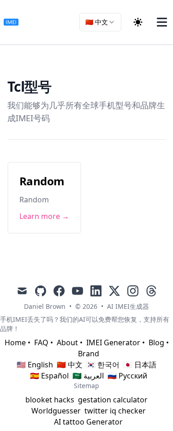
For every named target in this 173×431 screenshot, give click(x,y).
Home (15, 342)
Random (41, 181)
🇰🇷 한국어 (102, 365)
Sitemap (86, 385)
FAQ (41, 342)
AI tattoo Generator (88, 422)
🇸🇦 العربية (88, 376)
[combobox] (100, 22)
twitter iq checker (115, 411)
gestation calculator (113, 400)
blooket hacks (49, 400)
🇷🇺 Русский (127, 376)
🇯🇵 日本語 (139, 365)
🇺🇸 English (35, 365)
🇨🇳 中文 (70, 365)
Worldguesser (56, 411)
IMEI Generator (113, 342)
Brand (88, 353)
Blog (156, 342)
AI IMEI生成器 (128, 306)
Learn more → (44, 216)
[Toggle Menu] (162, 22)
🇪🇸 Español (49, 376)
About (67, 342)
